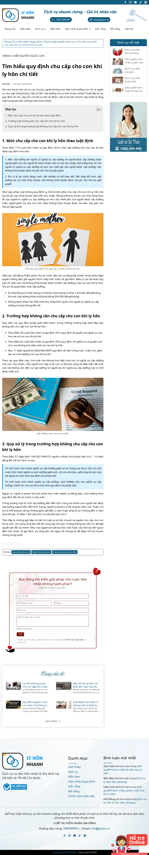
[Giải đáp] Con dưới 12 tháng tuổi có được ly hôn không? (85, 703)
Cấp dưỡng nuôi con (41, 552)
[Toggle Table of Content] (97, 109)
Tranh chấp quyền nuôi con (23, 56)
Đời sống (73, 791)
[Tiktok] (79, 835)
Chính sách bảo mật (74, 640)
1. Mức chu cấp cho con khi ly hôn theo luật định (33, 115)
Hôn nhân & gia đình (81, 781)
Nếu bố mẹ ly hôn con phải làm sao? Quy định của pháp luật (86, 685)
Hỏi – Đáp (74, 786)
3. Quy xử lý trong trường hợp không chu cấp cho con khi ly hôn (42, 126)
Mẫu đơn (74, 776)
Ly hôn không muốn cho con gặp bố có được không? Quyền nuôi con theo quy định (36, 685)
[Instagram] (69, 835)
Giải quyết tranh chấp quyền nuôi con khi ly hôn (134, 61)
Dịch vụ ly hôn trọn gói (132, 70)
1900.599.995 (70, 828)
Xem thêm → (52, 721)
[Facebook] (64, 835)
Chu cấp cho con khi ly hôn (64, 552)
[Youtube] (74, 835)
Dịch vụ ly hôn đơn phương (132, 51)
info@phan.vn (100, 828)
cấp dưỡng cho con (21, 552)
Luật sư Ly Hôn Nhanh (64, 852)
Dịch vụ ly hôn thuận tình (132, 80)
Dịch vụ (73, 772)
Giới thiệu (74, 767)
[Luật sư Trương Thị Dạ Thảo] (128, 127)
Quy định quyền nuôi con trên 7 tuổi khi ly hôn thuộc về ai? (35, 703)
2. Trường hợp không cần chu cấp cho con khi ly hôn (35, 121)
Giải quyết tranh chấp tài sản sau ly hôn (134, 90)
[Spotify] (85, 835)
